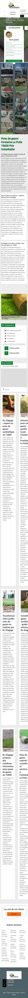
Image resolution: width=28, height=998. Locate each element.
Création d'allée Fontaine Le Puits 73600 (22, 938)
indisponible (13, 12)
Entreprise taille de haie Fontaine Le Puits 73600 (22, 947)
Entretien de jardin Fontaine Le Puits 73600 (13, 938)
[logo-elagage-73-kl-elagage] (14, 5)
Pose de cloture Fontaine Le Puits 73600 (13, 954)
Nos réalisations (14, 28)
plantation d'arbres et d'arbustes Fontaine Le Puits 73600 (4, 952)
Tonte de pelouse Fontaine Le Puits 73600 (4, 933)
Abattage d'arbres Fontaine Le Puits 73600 (22, 956)
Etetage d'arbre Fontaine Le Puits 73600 (4, 942)
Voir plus (14, 914)
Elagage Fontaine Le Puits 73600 (13, 946)
